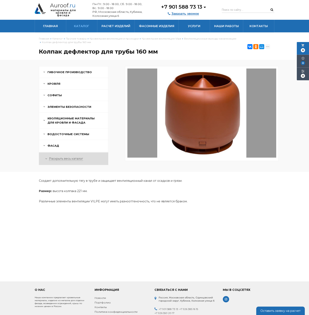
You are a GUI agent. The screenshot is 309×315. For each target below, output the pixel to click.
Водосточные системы (68, 134)
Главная (50, 26)
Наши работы (226, 26)
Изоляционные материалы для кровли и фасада (71, 120)
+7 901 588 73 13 (182, 7)
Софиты (55, 95)
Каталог (81, 26)
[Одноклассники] (255, 46)
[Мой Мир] (261, 46)
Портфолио (103, 302)
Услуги (194, 26)
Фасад (53, 145)
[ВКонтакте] (249, 46)
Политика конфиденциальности (116, 311)
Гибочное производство (70, 72)
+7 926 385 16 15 (188, 309)
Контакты (259, 26)
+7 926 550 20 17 (164, 313)
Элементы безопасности (69, 106)
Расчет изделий (116, 26)
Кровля (54, 83)
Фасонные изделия (156, 26)
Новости (100, 297)
